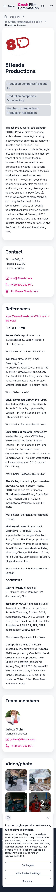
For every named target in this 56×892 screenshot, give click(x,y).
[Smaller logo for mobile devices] (28, 8)
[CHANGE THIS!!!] (5, 17)
